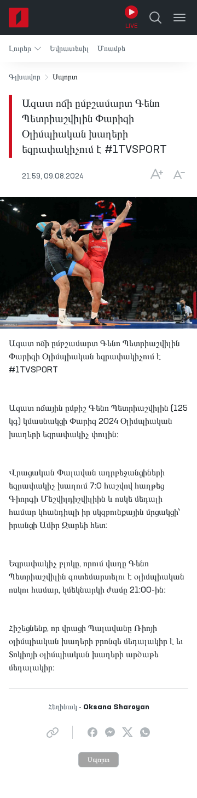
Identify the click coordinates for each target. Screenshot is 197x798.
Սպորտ (98, 760)
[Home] (18, 17)
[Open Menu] (179, 17)
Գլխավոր (24, 77)
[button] (25, 48)
